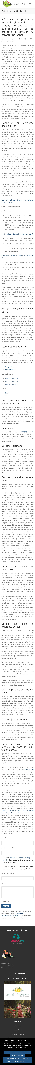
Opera (7, 393)
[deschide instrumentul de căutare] (25, 4)
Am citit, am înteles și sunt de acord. (17, 1052)
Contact (17, 1026)
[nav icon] (30, 4)
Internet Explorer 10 (11, 384)
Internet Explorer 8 (11, 378)
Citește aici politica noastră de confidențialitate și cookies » (17, 1060)
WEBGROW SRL (27, 432)
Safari (7, 396)
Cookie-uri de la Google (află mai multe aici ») (17, 234)
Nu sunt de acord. (18, 1055)
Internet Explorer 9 (11, 381)
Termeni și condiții (17, 1034)
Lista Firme (17, 1030)
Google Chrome (10, 367)
